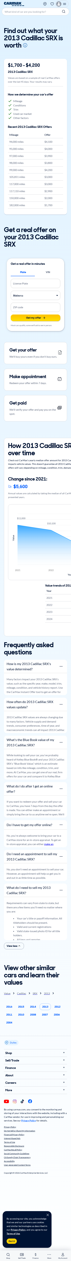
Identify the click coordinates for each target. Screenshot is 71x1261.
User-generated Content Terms (17, 1165)
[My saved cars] (52, 4)
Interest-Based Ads (12, 1138)
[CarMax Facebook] (30, 1101)
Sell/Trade (12, 1060)
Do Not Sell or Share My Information (19, 1131)
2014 (33, 1006)
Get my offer (33, 317)
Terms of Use (13, 1233)
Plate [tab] (23, 272)
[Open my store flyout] (45, 4)
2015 (21, 1006)
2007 (45, 1014)
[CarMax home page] (14, 4)
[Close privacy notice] (47, 1214)
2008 (33, 1014)
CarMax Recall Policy (13, 1150)
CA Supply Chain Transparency (17, 1157)
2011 (9, 1014)
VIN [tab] (48, 272)
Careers (10, 1083)
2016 (9, 1006)
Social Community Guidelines (16, 1153)
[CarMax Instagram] (15, 1102)
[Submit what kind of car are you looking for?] (64, 11)
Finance (10, 1068)
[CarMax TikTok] (22, 1101)
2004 (9, 1022)
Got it (12, 1241)
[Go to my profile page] (61, 4)
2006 (57, 1014)
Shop (8, 1053)
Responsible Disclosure (14, 1146)
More (8, 1090)
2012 (57, 1006)
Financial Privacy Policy (14, 1134)
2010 (21, 1014)
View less (12, 946)
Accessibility (9, 1161)
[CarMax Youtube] (6, 1102)
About (9, 1075)
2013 (45, 1006)
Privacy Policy (18, 1229)
